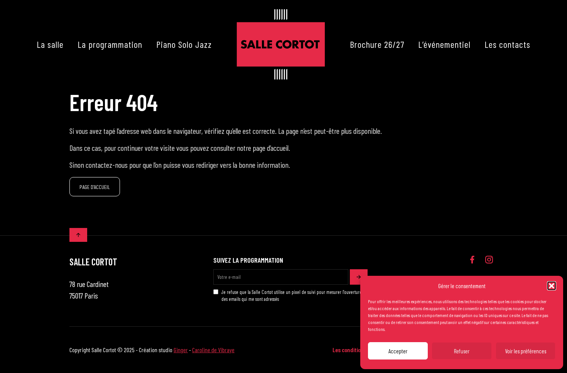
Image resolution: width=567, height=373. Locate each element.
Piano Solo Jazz (184, 44)
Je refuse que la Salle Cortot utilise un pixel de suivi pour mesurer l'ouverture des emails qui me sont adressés (291, 295)
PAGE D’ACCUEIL (94, 187)
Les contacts (507, 44)
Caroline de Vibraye (213, 349)
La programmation (110, 44)
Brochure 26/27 (377, 44)
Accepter (397, 351)
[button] (551, 286)
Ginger (181, 349)
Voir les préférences (525, 351)
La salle (50, 44)
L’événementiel (444, 44)
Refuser (461, 351)
